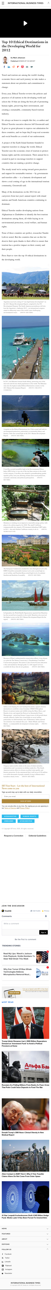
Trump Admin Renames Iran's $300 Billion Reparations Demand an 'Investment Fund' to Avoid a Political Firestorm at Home (24, 1043)
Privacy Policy (24, 808)
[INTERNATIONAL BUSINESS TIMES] (25, 3)
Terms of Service (10, 808)
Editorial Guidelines (37, 836)
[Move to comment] (32, 67)
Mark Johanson (19, 58)
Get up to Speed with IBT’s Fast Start (35, 989)
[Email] (27, 67)
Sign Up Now (14, 993)
